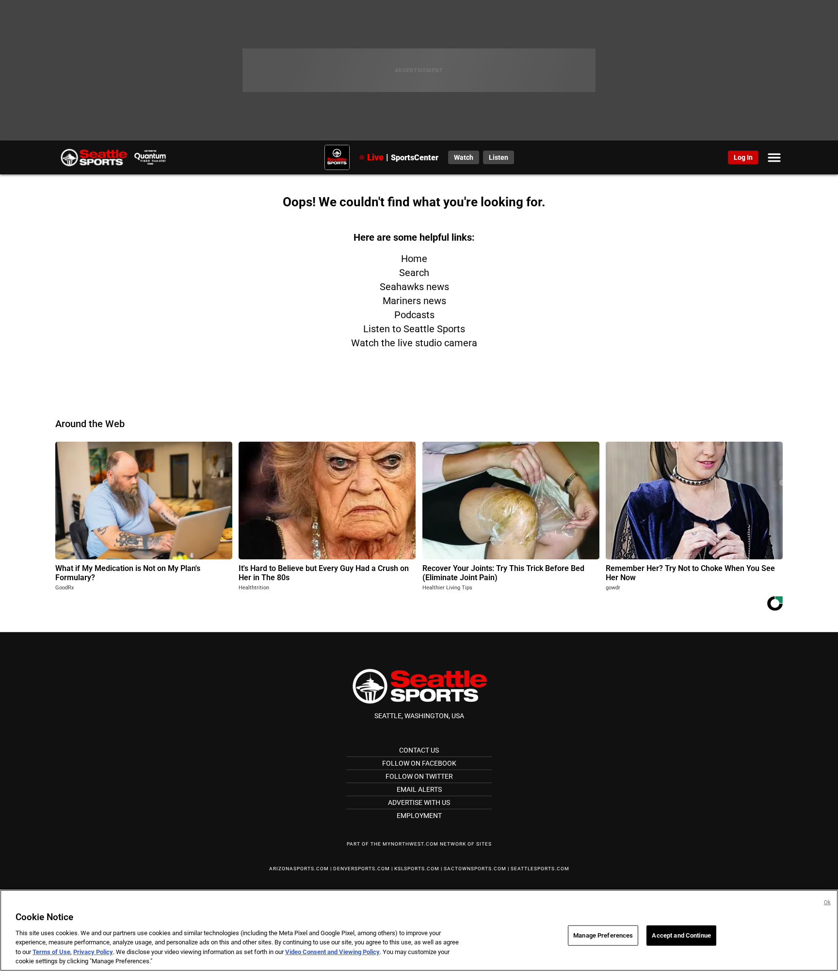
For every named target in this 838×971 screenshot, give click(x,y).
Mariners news (414, 301)
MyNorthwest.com (410, 844)
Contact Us (419, 750)
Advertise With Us (419, 802)
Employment (419, 815)
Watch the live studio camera (414, 343)
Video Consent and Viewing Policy (332, 952)
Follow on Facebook (419, 763)
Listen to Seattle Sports (414, 329)
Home (414, 258)
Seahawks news (414, 287)
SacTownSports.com (475, 868)
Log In (743, 157)
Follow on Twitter (419, 776)
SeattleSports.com (540, 868)
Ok (827, 902)
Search (414, 272)
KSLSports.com (416, 868)
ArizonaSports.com (299, 868)
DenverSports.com (361, 868)
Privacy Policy (93, 952)
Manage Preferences (603, 935)
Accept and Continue (681, 935)
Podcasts (414, 315)
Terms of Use (51, 952)
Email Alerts (419, 789)
